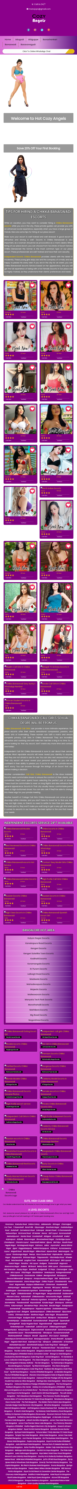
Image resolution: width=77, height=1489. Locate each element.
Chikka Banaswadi (53, 1311)
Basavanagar (29, 1239)
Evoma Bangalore (58, 1465)
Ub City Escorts (46, 1132)
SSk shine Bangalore (52, 1405)
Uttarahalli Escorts (47, 1144)
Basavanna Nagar (12, 1266)
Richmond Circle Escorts (13, 1072)
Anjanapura (10, 1239)
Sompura (35, 1348)
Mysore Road (52, 1251)
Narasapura (61, 1275)
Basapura (28, 1278)
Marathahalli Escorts (38, 1004)
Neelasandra (26, 1287)
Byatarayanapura (37, 1311)
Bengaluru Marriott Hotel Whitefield (50, 1351)
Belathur (65, 1287)
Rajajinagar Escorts (12, 1050)
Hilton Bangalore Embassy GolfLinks (19, 1363)
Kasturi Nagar (14, 1263)
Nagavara (63, 1263)
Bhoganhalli (53, 1321)
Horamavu (9, 1224)
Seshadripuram (13, 1236)
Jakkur (46, 1245)
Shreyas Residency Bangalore (36, 1480)
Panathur (24, 1263)
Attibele (20, 1239)
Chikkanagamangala (57, 1327)
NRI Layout (56, 1287)
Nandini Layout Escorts (13, 1037)
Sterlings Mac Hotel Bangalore (48, 1381)
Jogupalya (43, 1336)
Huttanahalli (26, 1296)
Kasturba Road (21, 1224)
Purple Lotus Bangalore (36, 1441)
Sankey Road (41, 1317)
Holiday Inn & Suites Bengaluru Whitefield (48, 1387)
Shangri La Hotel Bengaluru (60, 1354)
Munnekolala (10, 1302)
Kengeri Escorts (38, 948)
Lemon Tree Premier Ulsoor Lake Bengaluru (35, 1423)
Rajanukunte (57, 1254)
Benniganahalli (50, 1275)
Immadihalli (52, 1299)
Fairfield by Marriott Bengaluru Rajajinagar (34, 1417)
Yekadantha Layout (15, 1333)
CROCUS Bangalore (15, 1480)
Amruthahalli (57, 1236)
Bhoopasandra (62, 1314)
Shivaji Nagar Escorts (48, 1109)
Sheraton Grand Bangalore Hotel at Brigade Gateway (50, 1375)
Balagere (25, 1311)
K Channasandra (64, 1230)
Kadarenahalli (50, 1330)
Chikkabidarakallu (24, 1293)
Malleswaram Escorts (38, 994)
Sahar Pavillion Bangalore (34, 1447)
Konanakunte (29, 1275)
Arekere (24, 1266)
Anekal (66, 1236)
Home (8, 39)
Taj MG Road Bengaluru (19, 1372)
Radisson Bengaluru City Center (18, 1387)
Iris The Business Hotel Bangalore (55, 1438)
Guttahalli (14, 1230)
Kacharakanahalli (40, 1321)
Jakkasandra (46, 1224)
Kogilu (13, 1293)
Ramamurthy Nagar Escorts (51, 1059)
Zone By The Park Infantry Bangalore (53, 1462)
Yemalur (47, 1287)
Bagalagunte (37, 1287)
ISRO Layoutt (66, 1260)
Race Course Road (43, 1254)
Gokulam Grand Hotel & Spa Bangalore (19, 1378)
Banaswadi (10, 44)
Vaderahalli (29, 1327)
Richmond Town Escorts (49, 1072)
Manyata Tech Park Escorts (38, 999)
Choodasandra (61, 1281)
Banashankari (50, 39)
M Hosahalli (68, 1342)
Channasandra (65, 1266)
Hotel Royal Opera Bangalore (38, 1477)
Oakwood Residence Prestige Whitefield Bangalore (34, 1384)
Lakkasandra (57, 1342)
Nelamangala (63, 1251)
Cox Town (8, 1227)
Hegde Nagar (10, 1245)
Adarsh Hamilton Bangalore (37, 1420)
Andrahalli (57, 1290)
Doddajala (64, 1336)
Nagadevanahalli (60, 1324)
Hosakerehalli (61, 1284)
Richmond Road (24, 1233)
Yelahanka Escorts (12, 1182)
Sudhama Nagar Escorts (14, 1122)
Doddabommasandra (14, 1281)
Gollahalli (66, 1296)
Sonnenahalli (15, 1308)
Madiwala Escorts (38, 979)
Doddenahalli (67, 1293)
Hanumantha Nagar (54, 1296)
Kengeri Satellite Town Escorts (38, 953)
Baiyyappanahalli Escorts (50, 1182)
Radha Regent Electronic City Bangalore (40, 1426)
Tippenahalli (64, 1321)
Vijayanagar (39, 1227)
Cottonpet (40, 1230)
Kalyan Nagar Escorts (38, 938)
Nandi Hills (29, 1227)
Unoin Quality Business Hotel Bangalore (42, 1483)
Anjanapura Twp (34, 1342)
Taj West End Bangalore (41, 1366)
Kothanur (54, 1248)
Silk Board (32, 1266)
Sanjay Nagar (22, 1269)
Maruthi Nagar (28, 1251)
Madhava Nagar (37, 1314)
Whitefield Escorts (11, 1166)
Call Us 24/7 (39, 4)
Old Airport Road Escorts (49, 1037)
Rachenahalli (62, 1317)
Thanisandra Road (47, 1348)
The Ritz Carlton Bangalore (24, 1351)
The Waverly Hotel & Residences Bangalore (56, 1390)
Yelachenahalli (17, 1260)
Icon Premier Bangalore (31, 1438)
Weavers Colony (13, 1296)
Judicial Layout (42, 1327)
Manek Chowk (50, 1230)
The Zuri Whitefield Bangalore (16, 1375)
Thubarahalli (53, 1263)
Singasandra (16, 1257)
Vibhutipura (47, 1333)
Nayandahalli (35, 1302)
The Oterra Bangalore (60, 1366)
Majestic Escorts (38, 989)
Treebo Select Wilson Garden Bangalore (44, 1468)
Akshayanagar (13, 1287)
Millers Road (40, 1251)
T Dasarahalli (18, 1227)
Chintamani (50, 1284)
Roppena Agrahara (43, 1308)
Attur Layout (53, 1336)
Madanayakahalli (15, 1336)
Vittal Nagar (26, 1272)
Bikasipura (52, 1317)
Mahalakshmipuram (17, 1345)
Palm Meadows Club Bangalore (29, 1396)
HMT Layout (53, 1233)
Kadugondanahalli (63, 1272)
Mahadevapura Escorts (38, 984)
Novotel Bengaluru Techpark (19, 1366)
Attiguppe (33, 39)
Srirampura (59, 1302)
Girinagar (56, 1224)
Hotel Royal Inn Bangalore (60, 1474)
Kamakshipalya (13, 1321)
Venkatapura (49, 1272)
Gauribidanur (37, 1272)
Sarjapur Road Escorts (49, 1097)
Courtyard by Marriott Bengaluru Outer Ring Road (24, 1357)
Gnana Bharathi (57, 1339)
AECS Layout (55, 1260)
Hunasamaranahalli (61, 1333)
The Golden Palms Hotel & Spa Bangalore (54, 1402)
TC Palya (51, 1269)
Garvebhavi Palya (31, 1305)
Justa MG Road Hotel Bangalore (28, 1444)
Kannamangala (45, 1290)
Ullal (56, 1278)
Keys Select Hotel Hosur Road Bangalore (55, 1453)
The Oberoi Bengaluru (40, 1360)
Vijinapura (47, 1342)
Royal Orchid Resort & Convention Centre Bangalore (44, 1471)
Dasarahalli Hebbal (37, 1242)
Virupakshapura (27, 1308)
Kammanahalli (65, 1233)
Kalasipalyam (67, 1305)
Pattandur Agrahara (38, 1299)
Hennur (44, 1233)
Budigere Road (29, 1317)
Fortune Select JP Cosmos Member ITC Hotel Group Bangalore (28, 1399)
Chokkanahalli (26, 1321)
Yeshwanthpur (11, 1233)
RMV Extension (9, 1269)
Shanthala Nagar (52, 1227)
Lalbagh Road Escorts (38, 974)
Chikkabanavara (16, 1275)
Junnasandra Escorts (49, 1047)
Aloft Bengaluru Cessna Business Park (42, 1408)
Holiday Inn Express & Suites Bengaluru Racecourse (25, 1414)
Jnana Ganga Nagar (32, 1281)
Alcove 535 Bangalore (60, 1477)
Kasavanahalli (43, 1260)
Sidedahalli (26, 1348)
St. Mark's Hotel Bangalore (24, 1411)
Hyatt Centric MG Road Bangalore (44, 1393)
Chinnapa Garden (22, 1314)
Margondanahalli (54, 1293)
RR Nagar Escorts (11, 1084)
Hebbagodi (63, 1345)
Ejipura (49, 1242)
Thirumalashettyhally (32, 1333)
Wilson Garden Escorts (49, 1169)
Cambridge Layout (63, 1239)
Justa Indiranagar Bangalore (26, 1453)
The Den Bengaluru (42, 1363)
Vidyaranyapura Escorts (49, 1157)
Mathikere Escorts (38, 1009)
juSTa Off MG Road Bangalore (54, 1459)
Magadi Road (16, 1251)
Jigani (14, 1248)
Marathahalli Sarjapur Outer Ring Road (42, 1345)
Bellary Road (42, 1266)
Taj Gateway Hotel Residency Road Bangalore (53, 1411)
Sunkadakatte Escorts (49, 1119)
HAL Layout (33, 1263)
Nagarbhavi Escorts (38, 1020)
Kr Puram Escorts (38, 968)
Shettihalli (33, 1269)
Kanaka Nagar (48, 1302)
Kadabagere (11, 1290)
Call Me (19, 1487)
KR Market (36, 1233)
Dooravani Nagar (15, 1317)
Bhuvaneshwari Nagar (45, 1239)
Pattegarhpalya (10, 1330)
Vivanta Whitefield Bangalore (41, 1372)
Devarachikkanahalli (15, 1278)
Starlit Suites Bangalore (16, 1477)
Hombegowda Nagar (25, 1245)
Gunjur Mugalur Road (29, 1324)
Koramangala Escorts (38, 963)
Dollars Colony (34, 1224)
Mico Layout (15, 1272)
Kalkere (39, 1275)
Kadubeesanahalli (12, 1299)
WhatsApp (58, 1487)
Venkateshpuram (17, 1327)
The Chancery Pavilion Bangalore (56, 1396)
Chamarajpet (61, 1269)
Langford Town (30, 1260)
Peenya (32, 1254)
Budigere (43, 1263)
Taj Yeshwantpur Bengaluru (62, 1363)
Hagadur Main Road (19, 1342)
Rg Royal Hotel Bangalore (24, 1432)
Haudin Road (67, 1242)
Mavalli (35, 1336)
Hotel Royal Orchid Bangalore (18, 1393)
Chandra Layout (22, 1242)
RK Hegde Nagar (39, 1293)
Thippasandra (42, 1257)
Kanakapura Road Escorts (38, 943)
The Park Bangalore (29, 1402)
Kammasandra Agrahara (27, 1290)
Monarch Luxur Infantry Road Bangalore (20, 1456)
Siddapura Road (13, 1348)
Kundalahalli (37, 1236)
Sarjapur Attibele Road (35, 1284)
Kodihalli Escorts (38, 958)
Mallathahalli (64, 1278)
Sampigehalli (14, 1324)
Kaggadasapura (25, 1248)
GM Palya (57, 1242)
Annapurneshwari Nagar (43, 1278)
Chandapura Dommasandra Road (19, 1339)
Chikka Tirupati (47, 1281)
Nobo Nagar (50, 1314)
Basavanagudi (28, 44)
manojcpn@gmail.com (39, 9)
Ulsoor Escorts (10, 1144)
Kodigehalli (42, 1269)
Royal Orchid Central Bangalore (36, 1429)
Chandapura (9, 1242)
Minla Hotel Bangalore (48, 1435)
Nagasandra (20, 1284)
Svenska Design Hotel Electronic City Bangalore (24, 1405)
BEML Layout (53, 1266)
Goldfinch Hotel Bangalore (38, 1474)
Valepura (27, 1336)
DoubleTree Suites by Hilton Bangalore (20, 1381)
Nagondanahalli (45, 1324)
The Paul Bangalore (63, 1384)
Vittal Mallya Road (57, 1257)
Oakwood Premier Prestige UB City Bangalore (54, 1378)
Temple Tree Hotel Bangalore (26, 1435)
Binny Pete (43, 1305)
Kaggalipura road (13, 1311)
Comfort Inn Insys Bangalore (47, 1450)
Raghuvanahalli (37, 1330)
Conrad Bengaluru (52, 1357)
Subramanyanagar (65, 1330)
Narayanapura (24, 1330)
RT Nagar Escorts (47, 1084)
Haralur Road (25, 1236)
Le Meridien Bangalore (63, 1372)
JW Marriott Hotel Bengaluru (62, 1360)
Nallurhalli (25, 1299)
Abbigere (47, 1236)
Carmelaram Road (27, 1230)
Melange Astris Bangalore (25, 1450)
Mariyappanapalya (41, 1339)
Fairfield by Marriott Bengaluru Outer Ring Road (24, 1369)
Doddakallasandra (59, 1308)
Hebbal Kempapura (41, 1248)
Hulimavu (39, 1245)
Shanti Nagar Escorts (12, 1107)
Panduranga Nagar (20, 1254)
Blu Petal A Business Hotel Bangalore (35, 1465)
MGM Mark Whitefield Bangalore (29, 1459)
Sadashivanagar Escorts (14, 1097)
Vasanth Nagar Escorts (13, 1157)
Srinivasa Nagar (29, 1257)
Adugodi (19, 39)
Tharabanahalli (22, 1302)
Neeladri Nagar (65, 1299)
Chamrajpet (66, 1224)
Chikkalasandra (38, 1296)
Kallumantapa (17, 1305)
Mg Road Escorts (38, 1015)
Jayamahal (54, 1245)
